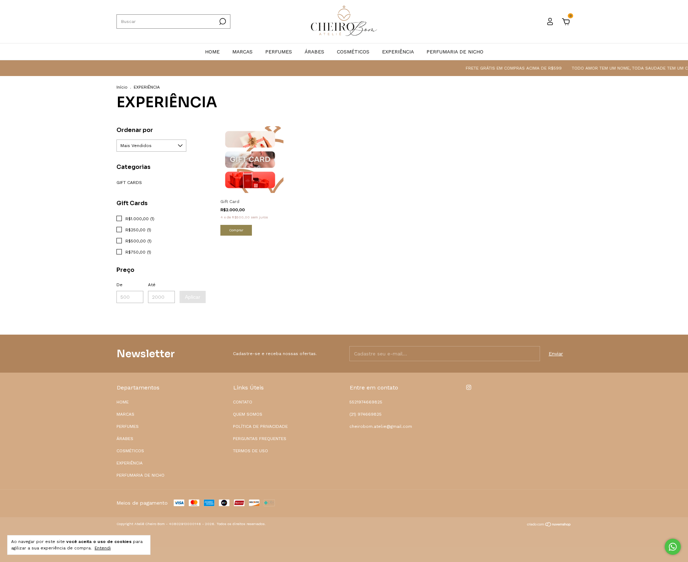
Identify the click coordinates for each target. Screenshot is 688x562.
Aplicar (192, 297)
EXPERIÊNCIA (398, 52)
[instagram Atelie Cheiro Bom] (469, 387)
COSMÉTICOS (353, 52)
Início (122, 87)
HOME (212, 52)
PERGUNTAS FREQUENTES (259, 438)
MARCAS (242, 52)
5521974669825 (365, 402)
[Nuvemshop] (549, 525)
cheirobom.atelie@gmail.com (380, 426)
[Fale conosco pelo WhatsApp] (673, 547)
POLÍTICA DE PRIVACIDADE (260, 426)
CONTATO (242, 402)
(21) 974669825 (365, 414)
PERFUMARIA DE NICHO (454, 52)
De (119, 284)
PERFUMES (278, 52)
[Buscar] (222, 21)
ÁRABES (314, 52)
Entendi (103, 548)
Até (152, 284)
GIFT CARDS (129, 182)
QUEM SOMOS (247, 414)
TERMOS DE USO (250, 450)
